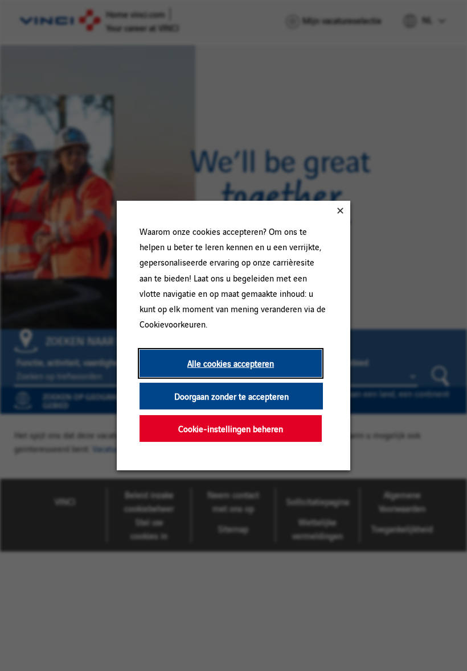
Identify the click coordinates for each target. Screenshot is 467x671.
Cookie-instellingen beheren (230, 428)
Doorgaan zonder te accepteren (231, 396)
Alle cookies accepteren (230, 363)
